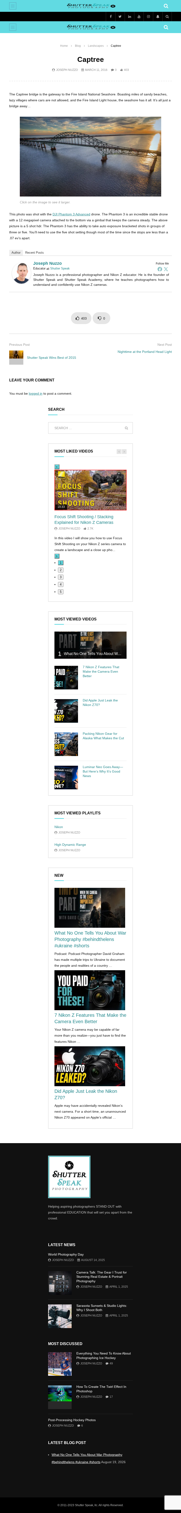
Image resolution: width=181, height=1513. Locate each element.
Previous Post (19, 344)
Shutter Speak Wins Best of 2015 (51, 357)
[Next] (56, 556)
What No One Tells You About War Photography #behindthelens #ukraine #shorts (90, 939)
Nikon (58, 827)
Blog (78, 45)
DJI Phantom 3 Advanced (71, 214)
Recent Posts (34, 252)
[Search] (166, 6)
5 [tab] (61, 592)
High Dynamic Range (70, 844)
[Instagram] (148, 16)
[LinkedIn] (129, 16)
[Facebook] (110, 16)
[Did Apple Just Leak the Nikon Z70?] (66, 711)
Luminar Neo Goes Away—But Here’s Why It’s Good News (103, 771)
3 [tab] (61, 577)
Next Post (164, 344)
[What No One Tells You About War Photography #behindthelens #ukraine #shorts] (90, 645)
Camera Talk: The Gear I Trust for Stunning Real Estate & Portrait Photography (101, 1276)
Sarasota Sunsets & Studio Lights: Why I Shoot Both (101, 1308)
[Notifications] (157, 16)
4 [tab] (61, 584)
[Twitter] (120, 16)
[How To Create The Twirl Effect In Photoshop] (60, 1397)
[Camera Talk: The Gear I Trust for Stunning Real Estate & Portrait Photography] (60, 1283)
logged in (35, 393)
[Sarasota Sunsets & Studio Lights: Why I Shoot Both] (60, 1316)
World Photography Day (66, 1254)
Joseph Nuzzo (67, 70)
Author (16, 252)
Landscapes (96, 45)
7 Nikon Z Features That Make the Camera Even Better (101, 671)
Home (64, 45)
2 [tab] (61, 570)
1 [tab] (61, 562)
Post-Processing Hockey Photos (72, 1420)
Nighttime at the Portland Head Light (145, 352)
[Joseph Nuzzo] (21, 282)
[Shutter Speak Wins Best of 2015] (16, 357)
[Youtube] (139, 16)
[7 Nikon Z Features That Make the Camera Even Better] (66, 677)
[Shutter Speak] (90, 5)
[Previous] (56, 466)
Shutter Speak (60, 268)
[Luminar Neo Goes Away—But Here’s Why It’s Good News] (66, 777)
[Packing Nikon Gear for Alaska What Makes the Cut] (66, 744)
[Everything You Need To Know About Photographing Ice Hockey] (60, 1364)
